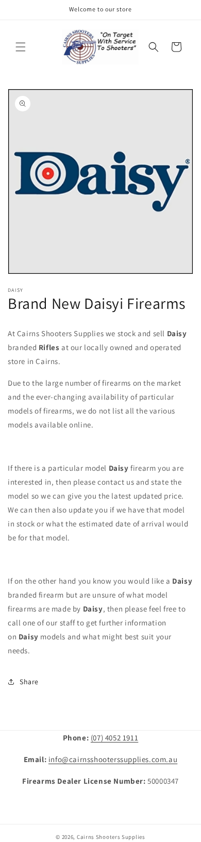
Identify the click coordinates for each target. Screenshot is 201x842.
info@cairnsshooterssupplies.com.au (112, 759)
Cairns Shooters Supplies (111, 836)
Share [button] (29, 681)
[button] (20, 47)
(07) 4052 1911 (114, 737)
